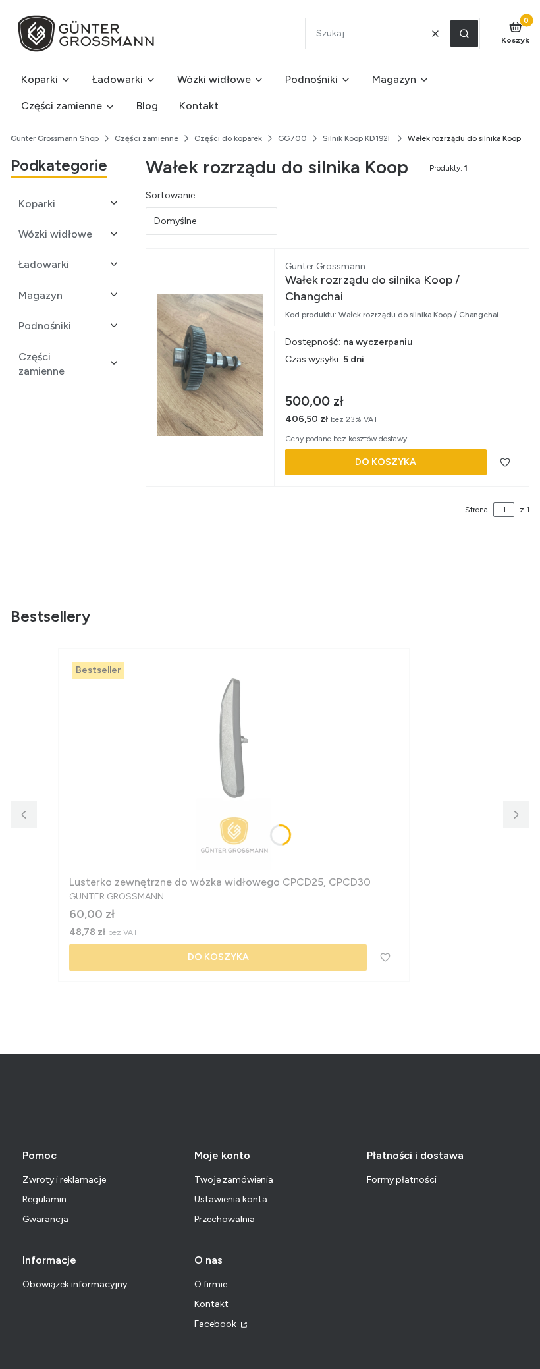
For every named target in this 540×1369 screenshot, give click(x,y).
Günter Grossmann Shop (55, 138)
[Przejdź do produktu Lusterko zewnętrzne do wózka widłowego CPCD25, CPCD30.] (233, 764)
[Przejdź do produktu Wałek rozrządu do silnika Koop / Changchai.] (210, 364)
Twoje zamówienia (233, 1179)
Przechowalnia (224, 1219)
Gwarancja (45, 1219)
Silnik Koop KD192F (357, 138)
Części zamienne (146, 138)
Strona (476, 509)
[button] (464, 33)
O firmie (210, 1284)
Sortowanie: (171, 195)
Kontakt (211, 1304)
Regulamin (44, 1199)
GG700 (292, 138)
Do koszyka (385, 462)
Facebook (216, 1323)
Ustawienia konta (230, 1199)
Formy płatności (402, 1179)
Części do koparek (228, 138)
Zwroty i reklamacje (64, 1179)
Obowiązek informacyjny (74, 1284)
